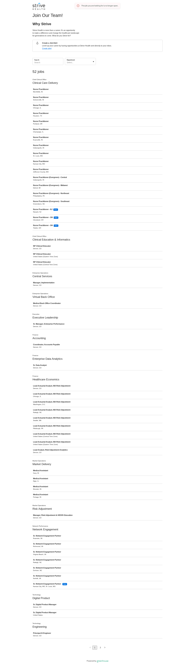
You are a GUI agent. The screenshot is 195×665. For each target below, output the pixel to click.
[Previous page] (90, 648)
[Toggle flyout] (93, 61)
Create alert (46, 48)
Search (36, 60)
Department (71, 60)
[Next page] (104, 648)
